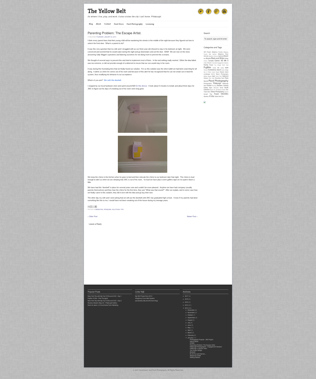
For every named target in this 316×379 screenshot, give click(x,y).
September (191, 317)
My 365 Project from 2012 (143, 296)
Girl (218, 68)
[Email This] (89, 206)
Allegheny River (223, 54)
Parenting (99, 209)
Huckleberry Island (214, 70)
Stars (208, 92)
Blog (91, 23)
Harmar (205, 70)
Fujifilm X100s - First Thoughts (98, 298)
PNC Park (211, 78)
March (190, 332)
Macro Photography (222, 74)
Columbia (214, 63)
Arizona (216, 56)
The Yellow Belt (107, 11)
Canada (211, 60)
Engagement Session (222, 63)
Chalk (205, 63)
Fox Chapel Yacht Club (221, 65)
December (191, 310)
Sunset (206, 94)
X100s (211, 96)
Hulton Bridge (224, 70)
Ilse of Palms (207, 72)
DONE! (192, 343)
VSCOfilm (224, 93)
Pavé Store (119, 24)
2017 (187, 296)
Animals (206, 56)
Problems (107, 209)
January (190, 338)
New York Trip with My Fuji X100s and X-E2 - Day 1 (105, 296)
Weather (206, 96)
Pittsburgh (217, 83)
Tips (122, 209)
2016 (187, 299)
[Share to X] (93, 206)
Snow (221, 87)
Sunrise (226, 92)
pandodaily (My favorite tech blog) (146, 301)
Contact (107, 23)
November (191, 312)
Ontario (206, 78)
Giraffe (214, 68)
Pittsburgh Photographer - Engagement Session (206, 347)
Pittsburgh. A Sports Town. (198, 348)
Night (213, 76)
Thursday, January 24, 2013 (106, 37)
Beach (226, 56)
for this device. (142, 86)
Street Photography (217, 91)
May (189, 327)
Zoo (222, 96)
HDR (226, 68)
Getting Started (195, 357)
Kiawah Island (224, 72)
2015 (187, 302)
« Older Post (92, 216)
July (189, 322)
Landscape (207, 74)
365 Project (207, 52)
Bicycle (208, 58)
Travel (216, 93)
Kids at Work (194, 341)
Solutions (116, 209)
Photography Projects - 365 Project (201, 339)
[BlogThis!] (91, 206)
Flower (211, 65)
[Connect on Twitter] (201, 15)
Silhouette (216, 87)
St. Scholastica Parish (219, 89)
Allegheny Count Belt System (145, 298)
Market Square (207, 76)
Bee (205, 58)
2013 (187, 308)
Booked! (192, 352)
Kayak (217, 72)
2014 (187, 305)
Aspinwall (221, 56)
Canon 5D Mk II (221, 60)
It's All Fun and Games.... (198, 354)
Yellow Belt (218, 96)
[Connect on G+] (216, 15)
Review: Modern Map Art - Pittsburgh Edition (102, 303)
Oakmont (225, 76)
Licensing (150, 24)
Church (209, 63)
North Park (219, 76)
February (191, 335)
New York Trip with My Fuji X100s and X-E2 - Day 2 (105, 301)
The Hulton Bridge (196, 350)
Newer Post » (192, 216)
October (190, 315)
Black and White (217, 58)
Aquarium (211, 56)
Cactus (205, 61)
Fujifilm (207, 67)
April (189, 330)
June (189, 325)
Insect (213, 72)
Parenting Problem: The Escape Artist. (202, 345)
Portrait (209, 85)
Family (206, 65)
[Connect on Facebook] (209, 15)
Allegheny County (217, 52)
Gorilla (222, 68)
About (98, 23)
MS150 (213, 74)
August (190, 320)
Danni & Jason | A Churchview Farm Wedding (103, 305)
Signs (210, 87)
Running (214, 85)
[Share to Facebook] (96, 206)
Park (222, 78)
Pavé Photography (135, 24)
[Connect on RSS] (224, 15)
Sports (211, 89)
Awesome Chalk (195, 355)
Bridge (226, 58)
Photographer (208, 83)
